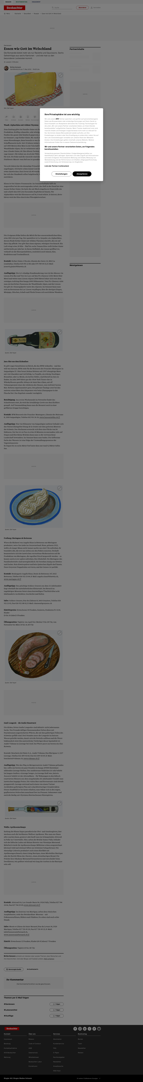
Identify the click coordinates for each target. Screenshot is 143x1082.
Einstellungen (61, 174)
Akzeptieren (82, 174)
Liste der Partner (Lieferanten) (57, 166)
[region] (71, 144)
